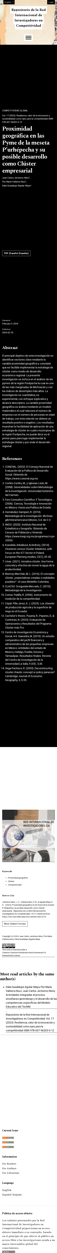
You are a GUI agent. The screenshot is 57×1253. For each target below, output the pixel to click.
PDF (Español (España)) (16, 253)
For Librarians (10, 1173)
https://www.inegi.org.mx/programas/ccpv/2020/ (30, 538)
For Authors (9, 1168)
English (6, 1190)
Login (51, 2)
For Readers (9, 1164)
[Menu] (28, 37)
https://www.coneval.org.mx (21, 478)
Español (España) (12, 1195)
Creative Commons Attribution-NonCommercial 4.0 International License (24, 954)
